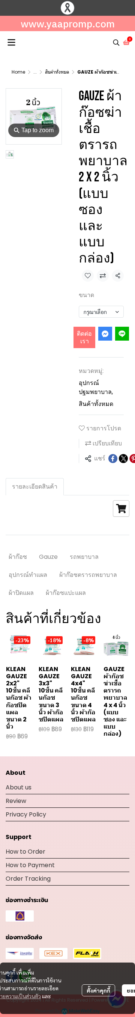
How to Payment (30, 865)
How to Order (25, 851)
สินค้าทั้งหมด (57, 72)
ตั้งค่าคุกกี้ (98, 990)
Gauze (48, 556)
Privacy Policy (26, 814)
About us (19, 787)
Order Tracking (28, 878)
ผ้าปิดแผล (21, 592)
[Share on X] (123, 458)
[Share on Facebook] (112, 458)
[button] (116, 42)
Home (18, 72)
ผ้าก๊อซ (18, 556)
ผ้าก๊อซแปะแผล (66, 592)
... (35, 72)
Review (16, 801)
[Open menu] (11, 42)
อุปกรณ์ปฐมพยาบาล (96, 387)
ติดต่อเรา (84, 337)
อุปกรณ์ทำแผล (28, 574)
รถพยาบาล (84, 556)
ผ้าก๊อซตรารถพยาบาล (88, 574)
